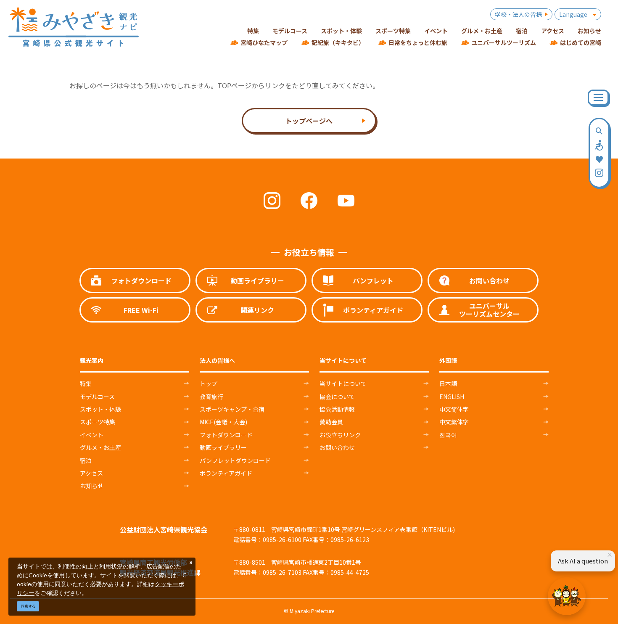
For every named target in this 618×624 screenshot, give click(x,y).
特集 (86, 383)
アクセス (91, 473)
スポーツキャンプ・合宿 (232, 409)
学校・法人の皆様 (518, 14)
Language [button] (573, 14)
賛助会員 (331, 422)
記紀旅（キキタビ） (338, 42)
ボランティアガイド (226, 473)
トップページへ (309, 121)
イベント (91, 435)
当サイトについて (343, 383)
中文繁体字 (454, 422)
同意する (28, 606)
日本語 (448, 383)
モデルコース (97, 396)
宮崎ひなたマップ (264, 42)
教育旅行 (211, 396)
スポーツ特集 (97, 422)
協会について (337, 396)
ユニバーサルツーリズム (503, 42)
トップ (208, 383)
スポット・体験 (100, 409)
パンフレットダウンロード (235, 460)
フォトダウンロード (226, 435)
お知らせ (91, 485)
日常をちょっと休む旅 (417, 42)
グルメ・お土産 (100, 447)
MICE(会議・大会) (223, 422)
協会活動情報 (337, 409)
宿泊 (86, 460)
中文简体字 (454, 409)
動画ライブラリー (223, 447)
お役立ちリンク (340, 435)
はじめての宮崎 (580, 42)
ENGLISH (451, 396)
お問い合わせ (337, 447)
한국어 (448, 435)
